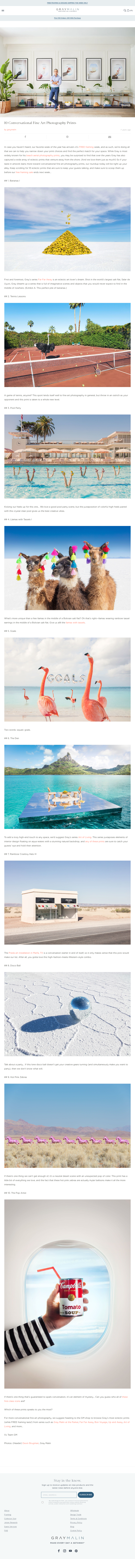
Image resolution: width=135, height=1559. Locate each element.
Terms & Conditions (78, 1519)
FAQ (6, 1530)
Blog (72, 1527)
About (6, 1510)
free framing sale (24, 172)
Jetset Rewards (10, 1522)
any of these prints (95, 841)
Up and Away (115, 1422)
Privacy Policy (76, 1522)
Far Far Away (45, 279)
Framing (7, 1515)
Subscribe (85, 1495)
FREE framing (86, 147)
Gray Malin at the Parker (66, 1422)
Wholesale (74, 1510)
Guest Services (10, 1527)
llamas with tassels (75, 622)
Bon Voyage (101, 1422)
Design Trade (75, 1515)
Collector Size (10, 1519)
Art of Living (84, 837)
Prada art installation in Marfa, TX (26, 953)
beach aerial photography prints (43, 155)
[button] (6, 10)
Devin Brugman (31, 1443)
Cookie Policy (76, 1530)
